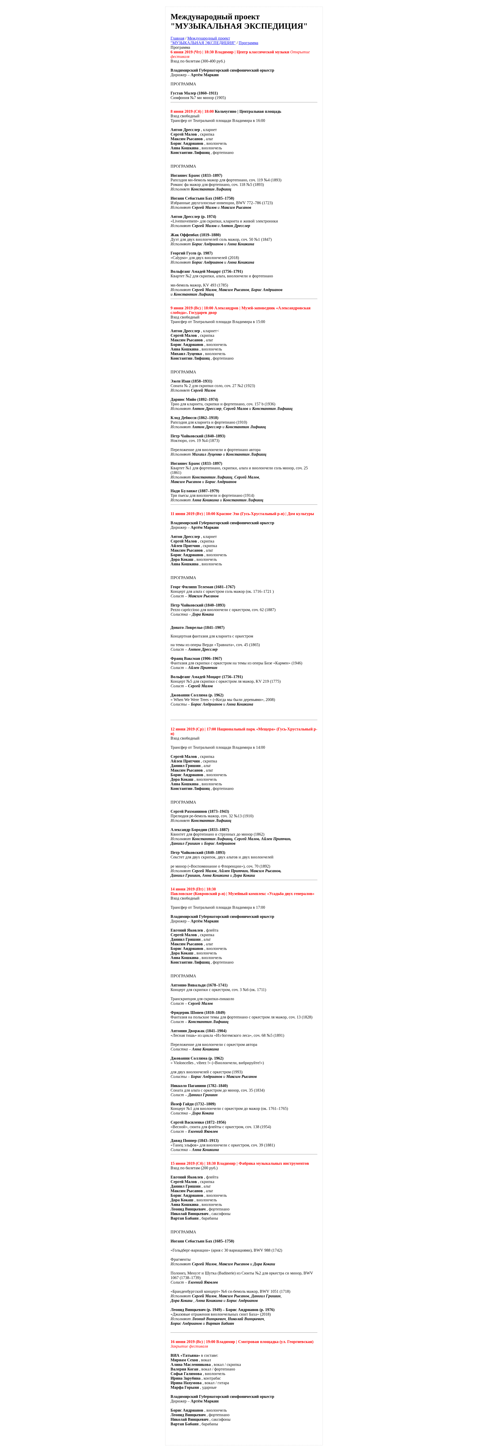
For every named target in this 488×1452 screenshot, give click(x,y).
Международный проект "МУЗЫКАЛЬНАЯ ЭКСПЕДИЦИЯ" (203, 40)
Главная (177, 38)
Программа (248, 43)
